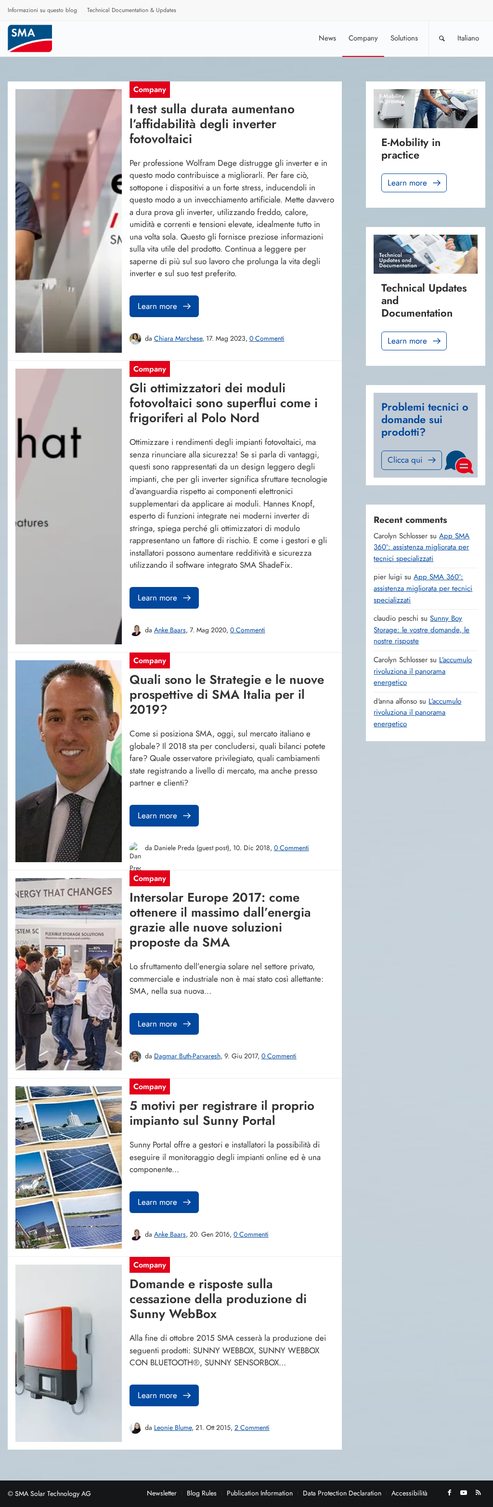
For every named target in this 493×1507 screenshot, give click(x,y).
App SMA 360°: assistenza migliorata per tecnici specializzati (421, 547)
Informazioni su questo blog (42, 10)
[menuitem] (43, 11)
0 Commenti (267, 338)
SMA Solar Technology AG (53, 1493)
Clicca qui (405, 460)
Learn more (157, 306)
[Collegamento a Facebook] (449, 1492)
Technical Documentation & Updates (131, 10)
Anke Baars (170, 630)
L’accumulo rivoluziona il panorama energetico (423, 671)
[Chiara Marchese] (135, 339)
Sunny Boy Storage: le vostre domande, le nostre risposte (421, 629)
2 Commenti (252, 1427)
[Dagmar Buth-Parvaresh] (135, 1056)
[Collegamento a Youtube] (463, 1492)
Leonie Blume (173, 1427)
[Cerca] (442, 38)
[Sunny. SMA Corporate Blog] (36, 38)
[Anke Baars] (135, 630)
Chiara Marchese (178, 338)
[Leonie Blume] (135, 1428)
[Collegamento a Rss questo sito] (478, 1492)
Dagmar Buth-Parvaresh (187, 1056)
